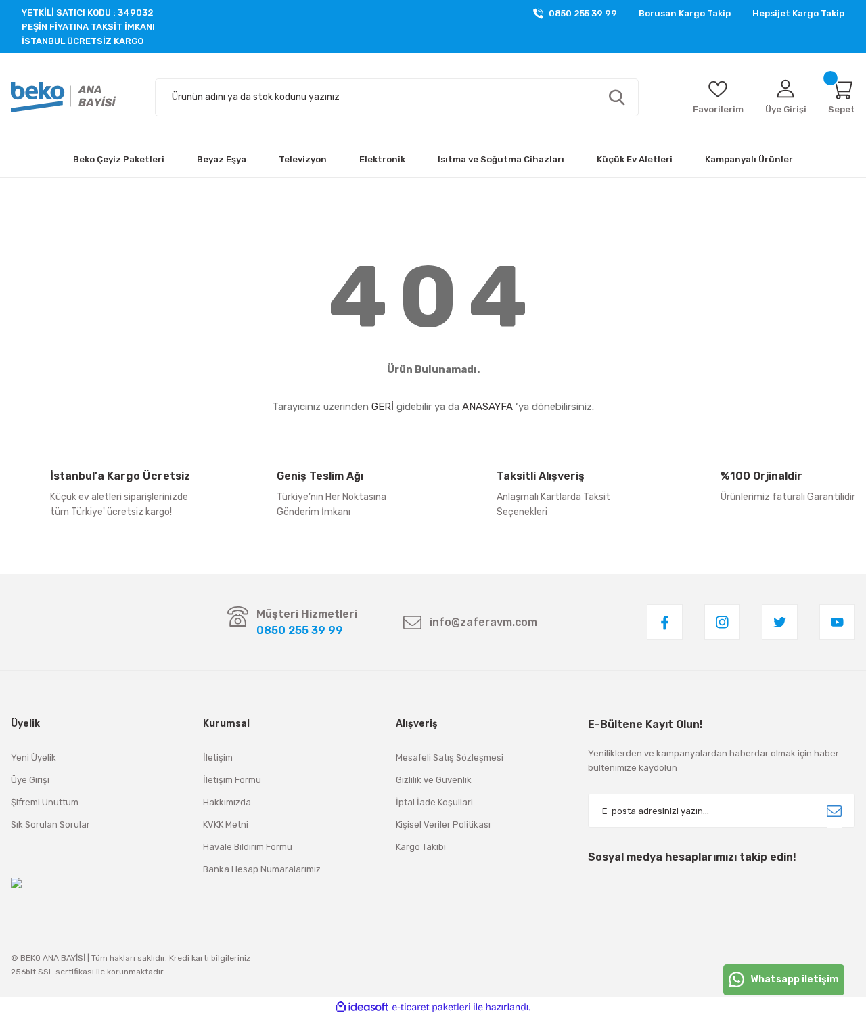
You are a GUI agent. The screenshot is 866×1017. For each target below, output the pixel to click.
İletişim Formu (232, 780)
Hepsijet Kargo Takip (798, 13)
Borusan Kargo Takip (685, 13)
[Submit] (834, 811)
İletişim (218, 757)
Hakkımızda (227, 802)
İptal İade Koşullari (434, 802)
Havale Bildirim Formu (247, 847)
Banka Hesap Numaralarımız (262, 869)
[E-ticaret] (431, 1007)
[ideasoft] (362, 1007)
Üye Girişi (30, 780)
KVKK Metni (225, 824)
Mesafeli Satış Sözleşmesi (449, 757)
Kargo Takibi (421, 847)
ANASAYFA (487, 407)
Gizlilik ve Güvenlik (434, 780)
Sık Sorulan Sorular (50, 824)
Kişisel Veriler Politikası (443, 824)
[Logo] (63, 97)
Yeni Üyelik (33, 757)
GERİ (382, 407)
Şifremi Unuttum (44, 802)
